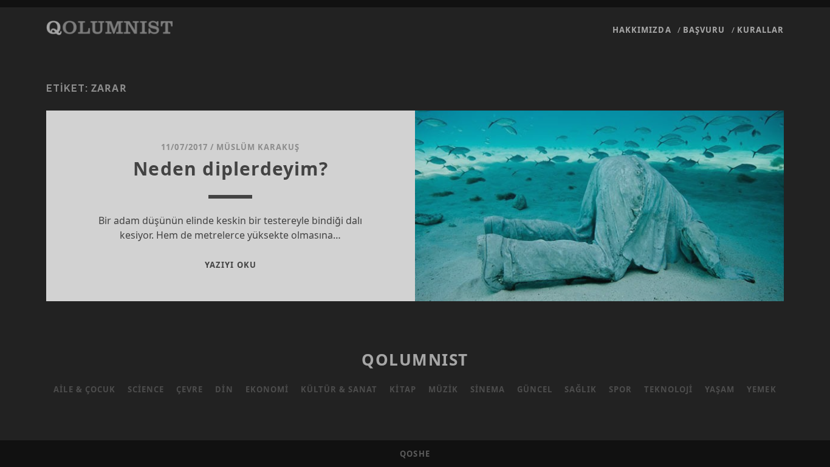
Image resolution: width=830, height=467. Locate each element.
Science (146, 389)
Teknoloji (668, 389)
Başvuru (704, 29)
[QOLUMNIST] (109, 29)
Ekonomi (267, 389)
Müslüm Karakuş (258, 146)
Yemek (761, 389)
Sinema (487, 389)
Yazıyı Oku (230, 264)
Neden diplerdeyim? (230, 168)
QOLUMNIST (415, 359)
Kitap (402, 389)
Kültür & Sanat (339, 389)
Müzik (443, 389)
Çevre (189, 389)
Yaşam (720, 389)
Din (224, 389)
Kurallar (760, 29)
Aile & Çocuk (84, 389)
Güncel (534, 389)
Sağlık (580, 389)
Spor (620, 389)
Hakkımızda (641, 29)
